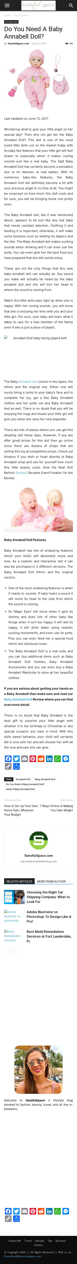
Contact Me (14, 1240)
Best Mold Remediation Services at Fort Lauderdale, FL (49, 936)
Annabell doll (28, 381)
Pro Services (22, 15)
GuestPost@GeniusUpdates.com (22, 1256)
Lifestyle (39, 1240)
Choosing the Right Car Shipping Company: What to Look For (48, 897)
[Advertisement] (38, 999)
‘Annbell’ (21, 473)
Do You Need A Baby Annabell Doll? (25, 784)
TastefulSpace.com (18, 43)
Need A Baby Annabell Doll (20, 789)
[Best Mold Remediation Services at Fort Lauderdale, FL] (14, 936)
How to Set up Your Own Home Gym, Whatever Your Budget (21, 810)
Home (7, 15)
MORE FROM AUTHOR (51, 881)
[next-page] (13, 951)
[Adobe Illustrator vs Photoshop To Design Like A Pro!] (14, 917)
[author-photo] (38, 850)
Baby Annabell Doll (45, 779)
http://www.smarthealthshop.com (38, 861)
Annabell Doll (23, 779)
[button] (7, 5)
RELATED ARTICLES (19, 881)
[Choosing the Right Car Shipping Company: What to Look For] (14, 897)
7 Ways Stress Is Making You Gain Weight (56, 808)
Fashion (38, 1245)
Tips (50, 1240)
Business (61, 1240)
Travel (28, 1240)
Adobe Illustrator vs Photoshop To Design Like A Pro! (49, 916)
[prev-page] (6, 951)
